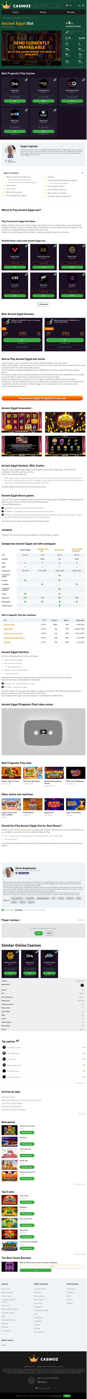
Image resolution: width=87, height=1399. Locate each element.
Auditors (37, 1325)
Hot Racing (23, 1137)
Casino (16, 12)
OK (67, 1396)
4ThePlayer (27, 815)
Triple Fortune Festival (27, 1126)
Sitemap (37, 1328)
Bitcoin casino (39, 1296)
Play (14, 101)
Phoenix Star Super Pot (27, 1172)
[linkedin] (16, 873)
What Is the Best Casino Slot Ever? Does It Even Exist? (21, 1100)
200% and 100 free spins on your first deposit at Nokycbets (39, 1262)
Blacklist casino (7, 1292)
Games (43, 12)
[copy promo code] (18, 263)
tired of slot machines (27, 830)
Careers (69, 1300)
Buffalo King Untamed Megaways (14, 638)
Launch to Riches (9, 624)
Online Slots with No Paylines (12, 1103)
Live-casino (38, 1303)
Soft (35, 1314)
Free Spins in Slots (8, 1097)
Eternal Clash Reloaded (77, 550)
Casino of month (40, 1289)
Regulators (38, 1321)
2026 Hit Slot (60, 550)
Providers (5, 1327)
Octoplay (22, 1244)
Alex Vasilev (19, 910)
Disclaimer (70, 1292)
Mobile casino (39, 1300)
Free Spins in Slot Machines (12, 1106)
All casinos (43, 304)
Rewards (5, 1323)
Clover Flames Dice (26, 1218)
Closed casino (6, 1296)
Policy (69, 1296)
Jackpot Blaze (8, 629)
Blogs (4, 1345)
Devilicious (7, 642)
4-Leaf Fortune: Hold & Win (28, 1242)
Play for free (28, 1132)
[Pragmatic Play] (82, 985)
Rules (4, 1316)
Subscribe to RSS (43, 1388)
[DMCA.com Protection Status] (42, 1383)
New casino (6, 1289)
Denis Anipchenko (11, 161)
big (4, 328)
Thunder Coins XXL (42, 550)
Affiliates (70, 1303)
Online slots (6, 1305)
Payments (37, 1292)
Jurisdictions (38, 1317)
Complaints (38, 1307)
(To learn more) (57, 1396)
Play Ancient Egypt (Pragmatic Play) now (42, 398)
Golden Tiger (24, 1160)
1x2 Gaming (48, 815)
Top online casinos (8, 1313)
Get (22, 340)
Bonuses (71, 12)
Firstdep (49, 328)
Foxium (4, 817)
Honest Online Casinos (10, 1309)
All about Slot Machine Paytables (13, 1110)
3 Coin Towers (24, 1195)
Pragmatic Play (7, 783)
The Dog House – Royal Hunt (13, 633)
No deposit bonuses (9, 1320)
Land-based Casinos (41, 1310)
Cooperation (71, 1289)
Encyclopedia (6, 1331)
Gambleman (23, 1207)
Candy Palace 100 (25, 1149)
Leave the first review (73, 26)
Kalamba (69, 815)
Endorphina (23, 1198)
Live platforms (39, 1332)
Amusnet (22, 1128)
